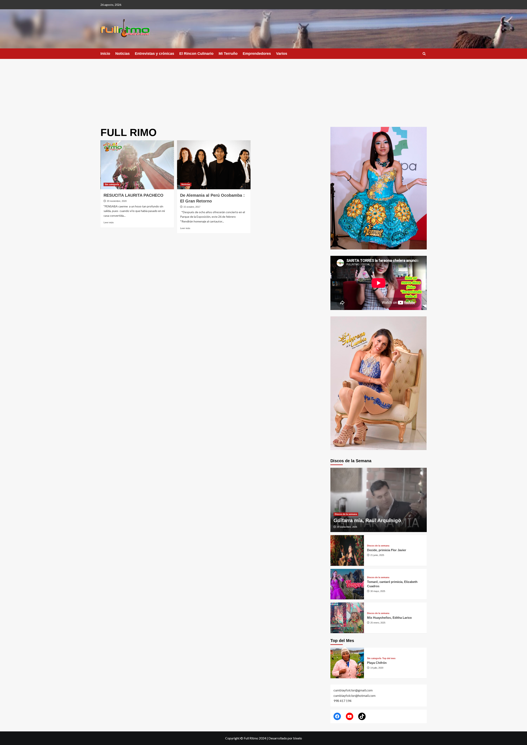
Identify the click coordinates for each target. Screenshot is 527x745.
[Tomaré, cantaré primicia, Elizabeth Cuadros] (347, 584)
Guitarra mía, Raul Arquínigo (367, 520)
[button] (424, 53)
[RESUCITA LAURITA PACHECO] (137, 164)
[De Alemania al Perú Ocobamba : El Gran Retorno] (214, 164)
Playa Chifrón (377, 662)
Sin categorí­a (112, 184)
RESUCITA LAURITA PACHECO (133, 195)
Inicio (105, 53)
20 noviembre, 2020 (117, 201)
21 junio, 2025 (377, 555)
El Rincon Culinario (196, 53)
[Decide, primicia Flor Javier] (347, 550)
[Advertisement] (263, 90)
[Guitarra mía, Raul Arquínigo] (378, 500)
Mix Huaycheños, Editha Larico (389, 617)
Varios (281, 53)
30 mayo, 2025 (377, 591)
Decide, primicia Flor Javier (386, 550)
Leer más (109, 222)
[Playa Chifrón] (347, 663)
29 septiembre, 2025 (347, 527)
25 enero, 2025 (377, 622)
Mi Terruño (228, 53)
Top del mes (388, 658)
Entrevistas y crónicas (154, 53)
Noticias (122, 53)
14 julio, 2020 (376, 668)
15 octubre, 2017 (191, 207)
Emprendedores (257, 53)
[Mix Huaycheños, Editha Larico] (347, 617)
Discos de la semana (346, 514)
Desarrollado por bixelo (285, 738)
